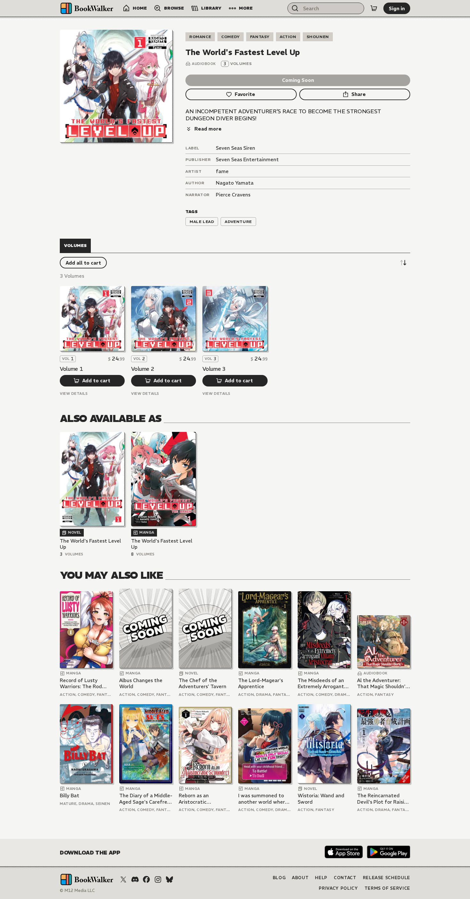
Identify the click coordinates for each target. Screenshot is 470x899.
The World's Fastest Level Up (90, 544)
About (300, 878)
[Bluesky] (169, 879)
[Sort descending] (403, 263)
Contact (345, 878)
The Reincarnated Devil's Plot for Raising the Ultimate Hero (383, 798)
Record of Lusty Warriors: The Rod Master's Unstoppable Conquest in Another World (85, 683)
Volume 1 (71, 368)
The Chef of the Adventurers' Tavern (202, 683)
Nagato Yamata (235, 183)
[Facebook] (146, 879)
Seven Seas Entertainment (247, 159)
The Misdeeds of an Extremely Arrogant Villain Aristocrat (321, 683)
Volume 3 (213, 368)
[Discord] (135, 879)
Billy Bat (69, 795)
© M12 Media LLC (77, 890)
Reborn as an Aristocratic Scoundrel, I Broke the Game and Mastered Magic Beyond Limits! (204, 798)
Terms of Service (387, 888)
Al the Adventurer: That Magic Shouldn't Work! (382, 683)
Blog (279, 878)
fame (222, 171)
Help (321, 878)
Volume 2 (142, 368)
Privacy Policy (338, 888)
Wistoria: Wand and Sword (321, 798)
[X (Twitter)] (123, 879)
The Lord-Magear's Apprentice (260, 683)
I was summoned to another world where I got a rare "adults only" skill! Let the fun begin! (264, 798)
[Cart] (374, 8)
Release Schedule (386, 878)
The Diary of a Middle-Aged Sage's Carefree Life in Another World (145, 798)
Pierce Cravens (233, 195)
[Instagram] (158, 879)
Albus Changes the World (140, 683)
